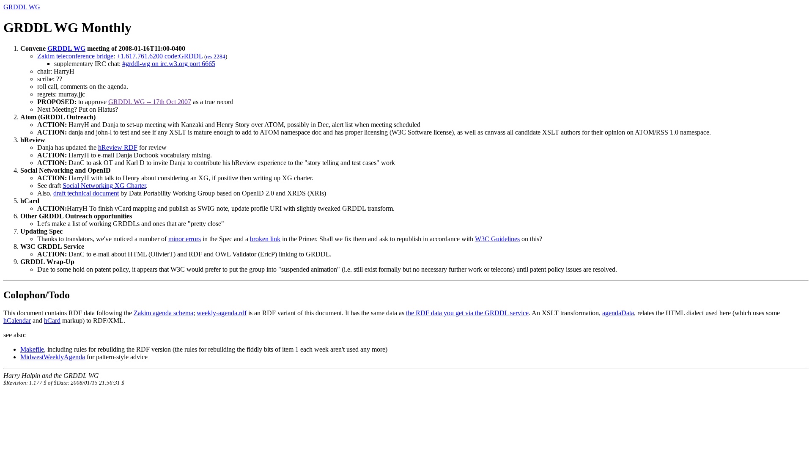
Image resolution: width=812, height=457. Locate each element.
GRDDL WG (21, 7)
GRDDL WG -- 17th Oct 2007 (149, 101)
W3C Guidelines (497, 238)
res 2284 (215, 56)
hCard (52, 320)
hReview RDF (117, 147)
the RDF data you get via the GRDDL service (467, 313)
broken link (265, 238)
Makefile (32, 349)
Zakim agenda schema (163, 313)
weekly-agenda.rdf (222, 313)
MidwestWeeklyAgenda (52, 357)
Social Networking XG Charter (104, 185)
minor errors (184, 238)
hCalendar (17, 320)
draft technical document (86, 193)
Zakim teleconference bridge (75, 56)
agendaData (618, 313)
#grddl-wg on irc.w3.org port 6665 (168, 63)
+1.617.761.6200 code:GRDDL (160, 56)
